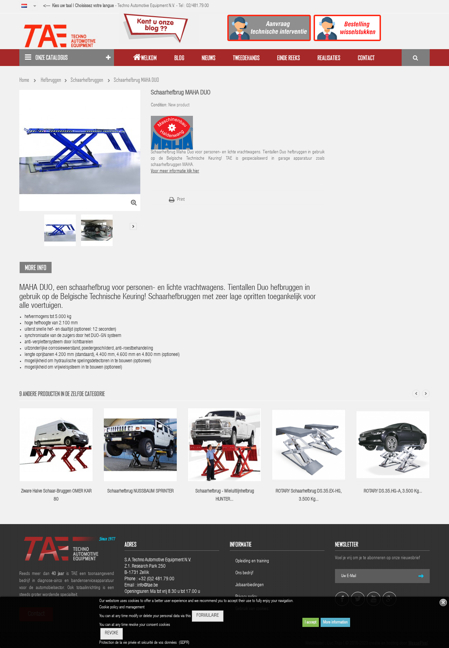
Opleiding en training (252, 561)
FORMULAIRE (207, 616)
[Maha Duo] (60, 230)
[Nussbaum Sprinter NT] (140, 445)
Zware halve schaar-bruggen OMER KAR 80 (56, 495)
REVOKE (111, 633)
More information (335, 622)
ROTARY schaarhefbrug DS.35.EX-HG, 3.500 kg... (309, 495)
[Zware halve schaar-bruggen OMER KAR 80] (56, 445)
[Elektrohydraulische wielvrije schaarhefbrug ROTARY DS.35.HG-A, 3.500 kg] (392, 445)
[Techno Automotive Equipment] (66, 35)
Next (133, 226)
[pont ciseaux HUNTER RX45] (224, 445)
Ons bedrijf (244, 573)
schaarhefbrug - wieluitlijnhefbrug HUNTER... (224, 495)
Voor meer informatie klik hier (175, 171)
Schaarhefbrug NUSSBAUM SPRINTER (140, 491)
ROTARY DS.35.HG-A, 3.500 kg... (393, 491)
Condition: (159, 105)
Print (181, 200)
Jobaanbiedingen (249, 585)
